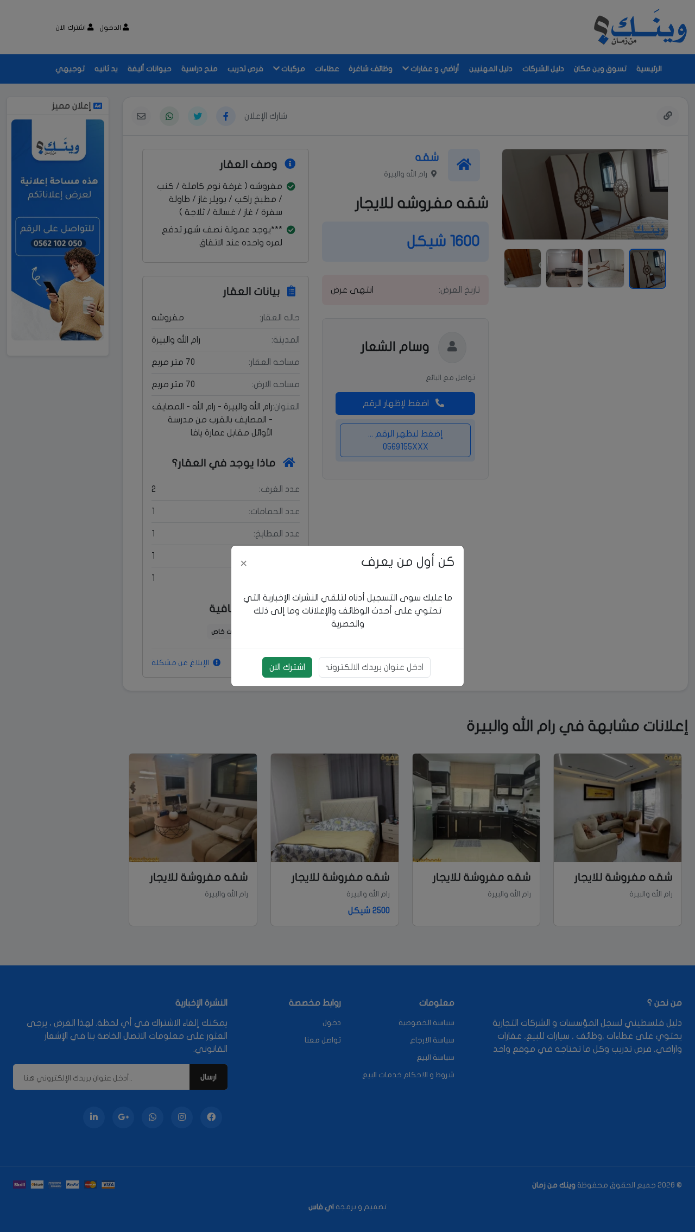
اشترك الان (287, 667)
